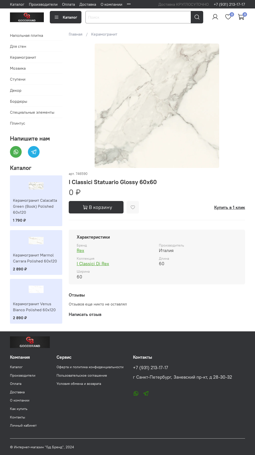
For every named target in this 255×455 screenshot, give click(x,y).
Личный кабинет (23, 425)
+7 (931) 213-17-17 (229, 4)
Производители (43, 4)
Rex (80, 250)
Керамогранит (104, 34)
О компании (111, 4)
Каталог (17, 4)
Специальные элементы (32, 112)
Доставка (87, 4)
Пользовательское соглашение (82, 375)
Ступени (17, 79)
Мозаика (18, 68)
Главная (75, 34)
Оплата (68, 4)
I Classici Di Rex (93, 263)
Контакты (17, 417)
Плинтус (17, 123)
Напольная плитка (26, 35)
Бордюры (18, 101)
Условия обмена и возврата (79, 383)
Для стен (18, 46)
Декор (15, 90)
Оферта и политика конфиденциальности (90, 367)
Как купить (18, 408)
